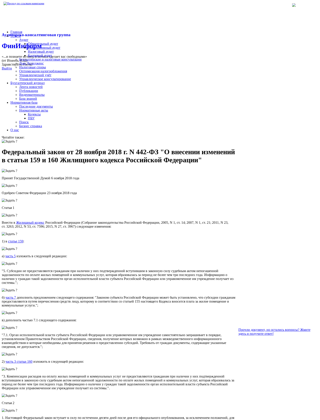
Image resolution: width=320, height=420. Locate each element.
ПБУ (31, 118)
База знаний (28, 98)
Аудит (23, 40)
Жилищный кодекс (30, 222)
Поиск (24, 122)
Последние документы (36, 106)
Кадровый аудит (40, 55)
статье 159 (15, 241)
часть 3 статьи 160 (18, 361)
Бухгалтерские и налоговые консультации (50, 59)
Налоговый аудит (41, 51)
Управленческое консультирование (45, 79)
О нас (14, 130)
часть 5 (10, 256)
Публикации (28, 91)
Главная (16, 32)
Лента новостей (31, 87)
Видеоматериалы (32, 95)
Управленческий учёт (35, 75)
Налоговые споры (32, 67)
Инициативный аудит (44, 47)
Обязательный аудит (43, 44)
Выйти (7, 68)
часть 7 (10, 297)
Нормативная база (59, 3)
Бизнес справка (30, 126)
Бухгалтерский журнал (27, 83)
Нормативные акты (33, 110)
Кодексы (34, 114)
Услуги (15, 36)
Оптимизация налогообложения (43, 71)
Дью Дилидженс (31, 63)
